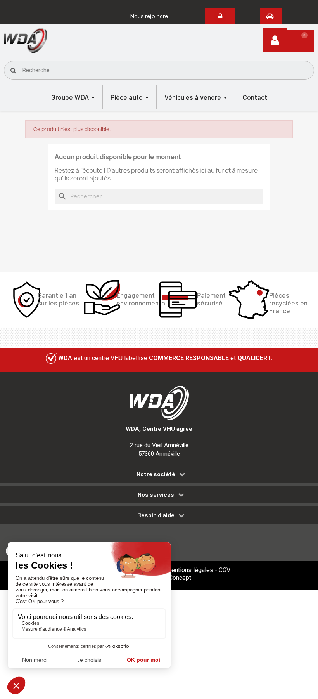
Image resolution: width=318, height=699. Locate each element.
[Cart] (300, 41)
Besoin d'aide (156, 515)
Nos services (156, 494)
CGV (224, 570)
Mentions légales (189, 570)
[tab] (159, 475)
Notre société (156, 474)
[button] (149, 16)
